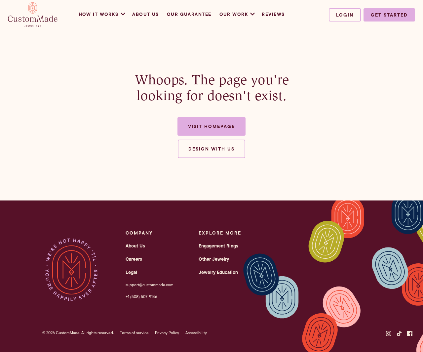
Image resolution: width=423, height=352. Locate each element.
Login (345, 15)
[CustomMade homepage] (33, 25)
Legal (131, 272)
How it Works (99, 14)
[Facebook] (409, 333)
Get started (389, 15)
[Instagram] (388, 333)
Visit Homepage (211, 126)
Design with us (211, 149)
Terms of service (134, 332)
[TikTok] (399, 333)
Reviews (273, 14)
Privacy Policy (167, 332)
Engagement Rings (218, 245)
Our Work (234, 14)
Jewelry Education (218, 272)
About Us (145, 14)
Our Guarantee (189, 14)
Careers (134, 259)
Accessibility (196, 332)
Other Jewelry (214, 259)
